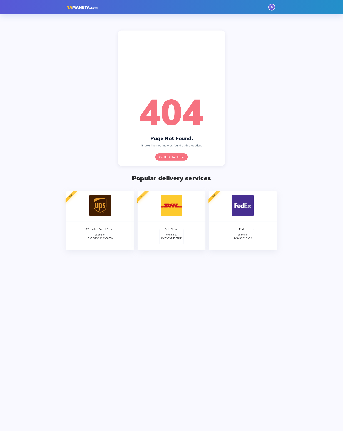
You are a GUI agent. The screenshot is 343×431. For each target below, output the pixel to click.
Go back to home (171, 157)
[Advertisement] (171, 63)
